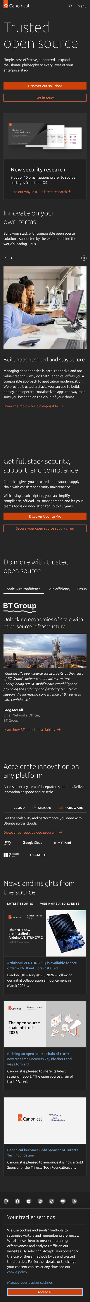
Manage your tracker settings (30, 1282)
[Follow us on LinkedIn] (29, 1202)
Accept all (45, 1292)
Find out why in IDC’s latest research (39, 192)
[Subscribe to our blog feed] (75, 1202)
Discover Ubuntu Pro (45, 516)
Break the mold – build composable (30, 406)
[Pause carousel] (84, 259)
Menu (82, 6)
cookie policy (17, 1272)
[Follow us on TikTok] (52, 1202)
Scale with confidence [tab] (23, 589)
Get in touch (45, 98)
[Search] (70, 6)
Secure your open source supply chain (45, 528)
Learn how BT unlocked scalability (29, 729)
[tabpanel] (45, 672)
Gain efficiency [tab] (58, 589)
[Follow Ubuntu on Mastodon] (6, 1202)
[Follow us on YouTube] (63, 1202)
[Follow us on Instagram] (41, 1202)
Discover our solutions (45, 86)
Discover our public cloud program (30, 832)
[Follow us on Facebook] (18, 1202)
